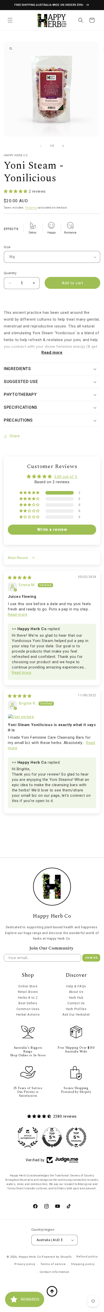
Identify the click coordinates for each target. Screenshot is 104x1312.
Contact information (54, 1272)
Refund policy (86, 1256)
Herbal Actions (28, 1014)
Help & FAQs (76, 986)
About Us (76, 992)
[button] (10, 20)
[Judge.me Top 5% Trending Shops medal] (76, 1137)
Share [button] (15, 436)
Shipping (31, 207)
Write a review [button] (52, 529)
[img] (20, 577)
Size (7, 247)
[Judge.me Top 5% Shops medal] (52, 1137)
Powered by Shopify (57, 1256)
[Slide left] (40, 145)
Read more (51, 352)
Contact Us (76, 1003)
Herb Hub (76, 997)
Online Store (27, 986)
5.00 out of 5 (65, 476)
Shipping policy (83, 1264)
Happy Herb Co (30, 1256)
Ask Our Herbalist (76, 1014)
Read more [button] (17, 614)
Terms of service (53, 1264)
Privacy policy (24, 1264)
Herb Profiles (76, 1009)
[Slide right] (63, 145)
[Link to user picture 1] (52, 717)
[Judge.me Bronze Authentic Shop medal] (28, 1137)
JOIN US (91, 958)
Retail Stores (28, 992)
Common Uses (28, 1009)
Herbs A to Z (28, 997)
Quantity (10, 273)
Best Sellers (27, 1003)
